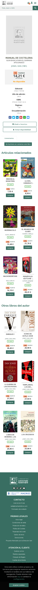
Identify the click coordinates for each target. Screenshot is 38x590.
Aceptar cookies (19, 585)
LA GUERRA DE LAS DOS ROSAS (10, 385)
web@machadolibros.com (19, 506)
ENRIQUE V (10, 334)
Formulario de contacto (19, 509)
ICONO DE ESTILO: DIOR (28, 335)
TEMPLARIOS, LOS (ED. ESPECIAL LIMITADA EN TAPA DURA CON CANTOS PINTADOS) (27, 386)
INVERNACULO (10, 230)
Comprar (10, 195)
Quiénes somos (19, 551)
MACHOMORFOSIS (10, 276)
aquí (19, 576)
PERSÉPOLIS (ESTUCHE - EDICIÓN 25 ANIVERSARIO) (27, 277)
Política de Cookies (19, 528)
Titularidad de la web (19, 531)
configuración (18, 579)
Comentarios (9, 138)
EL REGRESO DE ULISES (28, 230)
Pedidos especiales (19, 554)
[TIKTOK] (20, 488)
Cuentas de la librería (19, 560)
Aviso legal (19, 519)
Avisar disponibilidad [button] (23, 130)
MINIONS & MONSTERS (10, 180)
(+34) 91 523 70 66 (19, 503)
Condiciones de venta (19, 522)
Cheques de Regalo (19, 557)
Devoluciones (19, 537)
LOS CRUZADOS (28, 434)
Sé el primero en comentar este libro (18, 144)
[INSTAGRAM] (17, 488)
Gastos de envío (19, 534)
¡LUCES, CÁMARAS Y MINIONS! (27, 182)
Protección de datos (19, 525)
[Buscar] (35, 8)
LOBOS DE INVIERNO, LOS (10, 436)
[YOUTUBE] (24, 488)
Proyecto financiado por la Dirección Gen (19, 540)
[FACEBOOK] (14, 488)
